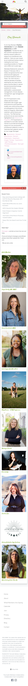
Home (3, 30)
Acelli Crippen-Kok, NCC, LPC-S (10, 369)
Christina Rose (5, 514)
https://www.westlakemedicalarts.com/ (14, 152)
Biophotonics (11, 134)
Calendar (7, 606)
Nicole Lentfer (5, 472)
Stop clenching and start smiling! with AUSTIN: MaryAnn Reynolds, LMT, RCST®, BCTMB (13, 199)
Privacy (6, 615)
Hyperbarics (19, 140)
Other (8, 30)
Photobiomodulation (11, 144)
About (6, 598)
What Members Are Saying (13, 603)
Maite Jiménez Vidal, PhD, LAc (10, 580)
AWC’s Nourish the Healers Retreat (12, 208)
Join (5, 610)
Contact (6, 627)
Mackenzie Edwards (7, 448)
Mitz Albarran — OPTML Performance (11, 410)
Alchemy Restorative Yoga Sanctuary (11, 542)
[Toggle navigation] (2, 1)
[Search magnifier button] (25, 26)
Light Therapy (9, 142)
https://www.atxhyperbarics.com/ (14, 157)
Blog (5, 623)
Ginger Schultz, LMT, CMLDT (9, 289)
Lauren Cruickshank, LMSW (9, 328)
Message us (5, 231)
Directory (7, 618)
